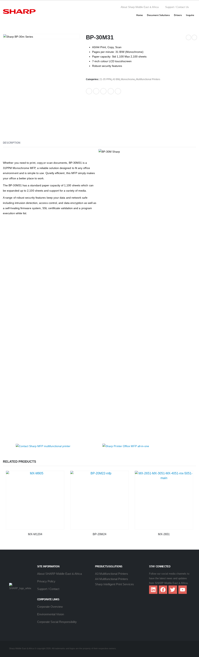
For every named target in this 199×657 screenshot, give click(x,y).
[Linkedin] (153, 589)
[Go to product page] (35, 500)
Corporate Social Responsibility (57, 621)
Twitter (96, 91)
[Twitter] (172, 589)
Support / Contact (48, 589)
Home (139, 15)
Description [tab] (11, 142)
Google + (111, 91)
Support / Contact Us (177, 7)
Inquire (190, 15)
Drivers (178, 15)
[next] (194, 37)
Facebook (89, 91)
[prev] (188, 37)
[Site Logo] (19, 11)
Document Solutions (158, 15)
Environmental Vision (50, 614)
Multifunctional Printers (148, 79)
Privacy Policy (46, 581)
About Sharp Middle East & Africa (140, 7)
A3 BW (116, 79)
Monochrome (128, 79)
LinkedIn (103, 91)
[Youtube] (182, 589)
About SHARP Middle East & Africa (59, 573)
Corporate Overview (50, 606)
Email (118, 91)
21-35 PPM (105, 79)
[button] (194, 7)
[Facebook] (163, 589)
